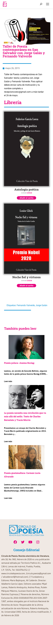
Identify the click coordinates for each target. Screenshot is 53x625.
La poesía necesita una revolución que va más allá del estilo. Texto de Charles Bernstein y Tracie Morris (25, 416)
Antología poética (26, 189)
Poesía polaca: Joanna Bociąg (19, 362)
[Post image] (26, 347)
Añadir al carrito (26, 198)
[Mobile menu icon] (47, 4)
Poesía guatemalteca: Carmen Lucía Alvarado (22, 474)
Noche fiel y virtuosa (26, 277)
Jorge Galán (41, 305)
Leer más (8, 381)
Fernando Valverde (26, 305)
